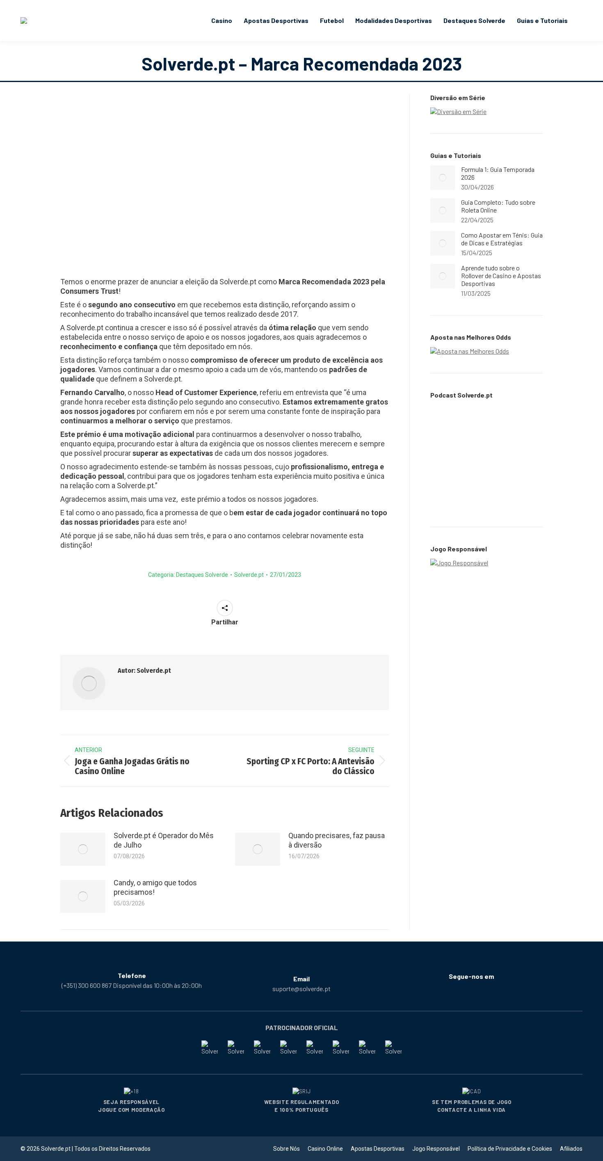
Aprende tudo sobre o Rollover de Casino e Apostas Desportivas (501, 275)
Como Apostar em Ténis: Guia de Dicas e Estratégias (502, 239)
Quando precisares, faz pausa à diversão (336, 840)
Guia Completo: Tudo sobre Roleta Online (498, 206)
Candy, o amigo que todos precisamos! (155, 887)
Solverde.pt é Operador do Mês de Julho (164, 840)
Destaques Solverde (202, 574)
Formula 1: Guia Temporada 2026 (497, 173)
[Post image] (82, 849)
